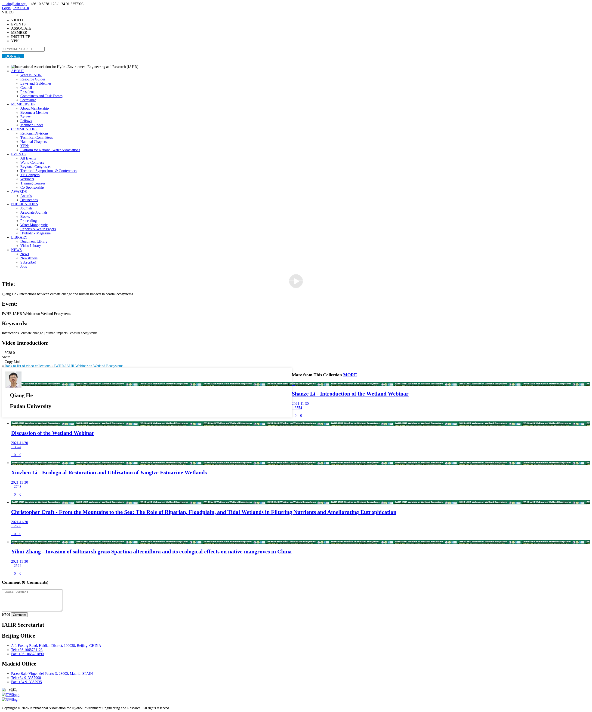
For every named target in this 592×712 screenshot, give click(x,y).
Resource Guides (32, 79)
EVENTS (18, 154)
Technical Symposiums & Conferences (48, 171)
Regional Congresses (35, 167)
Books (25, 216)
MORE (350, 374)
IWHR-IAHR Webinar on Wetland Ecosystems (88, 366)
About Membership (34, 108)
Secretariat (28, 100)
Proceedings (29, 221)
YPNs (24, 146)
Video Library (30, 246)
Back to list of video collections (27, 366)
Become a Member (34, 112)
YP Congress (30, 175)
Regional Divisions (34, 133)
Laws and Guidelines (35, 83)
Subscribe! (28, 262)
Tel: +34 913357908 (26, 678)
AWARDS (19, 191)
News (24, 254)
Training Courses (32, 183)
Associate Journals (33, 212)
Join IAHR (21, 8)
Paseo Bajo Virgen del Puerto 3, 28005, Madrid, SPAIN (52, 673)
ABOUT (17, 71)
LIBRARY (19, 237)
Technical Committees (36, 137)
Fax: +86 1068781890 (27, 654)
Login (6, 8)
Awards (26, 196)
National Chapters (33, 142)
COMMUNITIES (24, 129)
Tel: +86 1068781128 (27, 650)
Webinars (27, 179)
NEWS (16, 250)
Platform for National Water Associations (50, 150)
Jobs (23, 266)
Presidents (27, 92)
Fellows (26, 121)
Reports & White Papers (38, 229)
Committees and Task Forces (41, 96)
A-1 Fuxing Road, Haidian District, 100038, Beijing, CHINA (56, 646)
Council (26, 87)
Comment (19, 615)
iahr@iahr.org (14, 4)
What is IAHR (31, 75)
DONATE (13, 56)
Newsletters (28, 258)
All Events (28, 158)
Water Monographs (34, 225)
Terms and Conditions (189, 708)
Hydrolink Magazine (35, 233)
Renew (25, 117)
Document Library (33, 241)
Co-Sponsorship (32, 187)
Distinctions (29, 200)
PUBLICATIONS (24, 204)
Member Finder (31, 125)
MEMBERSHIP (23, 104)
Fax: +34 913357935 (26, 682)
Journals (26, 208)
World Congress (32, 162)
